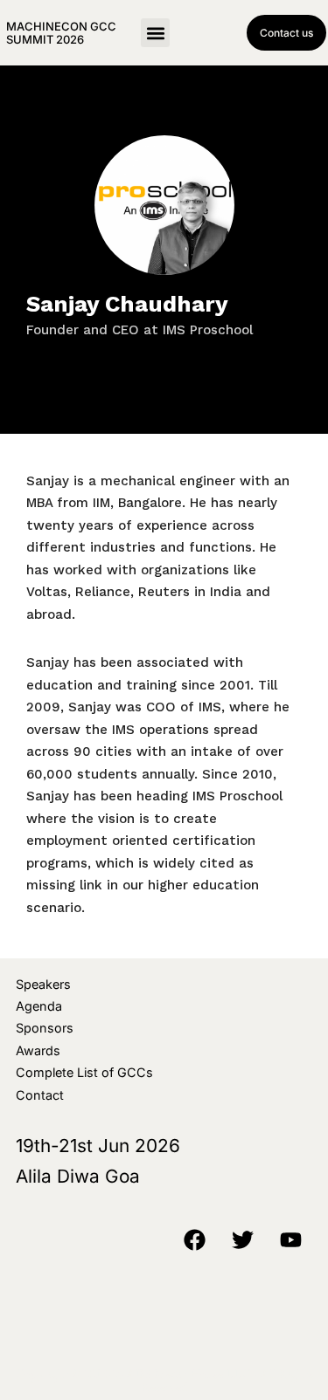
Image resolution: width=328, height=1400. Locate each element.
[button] (155, 32)
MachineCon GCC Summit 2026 (61, 32)
